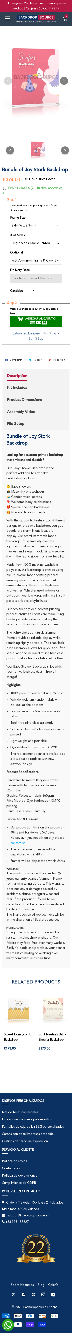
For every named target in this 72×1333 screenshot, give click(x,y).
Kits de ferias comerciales (20, 1112)
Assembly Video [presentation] (21, 412)
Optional (16, 252)
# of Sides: (18, 235)
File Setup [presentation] (15, 424)
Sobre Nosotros (22, 1285)
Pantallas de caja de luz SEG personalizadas (33, 1126)
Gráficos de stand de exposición (25, 1141)
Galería (53, 1285)
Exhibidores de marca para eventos (27, 1119)
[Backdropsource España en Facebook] (23, 1294)
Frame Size (18, 217)
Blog (41, 1285)
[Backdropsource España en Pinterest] (33, 1294)
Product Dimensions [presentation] (24, 400)
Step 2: (12, 303)
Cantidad (16, 291)
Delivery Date (20, 270)
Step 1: (12, 199)
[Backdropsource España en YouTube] (53, 1294)
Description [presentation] (17, 376)
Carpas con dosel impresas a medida (28, 1134)
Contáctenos (11, 1168)
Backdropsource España (40, 1307)
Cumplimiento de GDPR (19, 1183)
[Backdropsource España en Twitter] (14, 1294)
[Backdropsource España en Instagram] (43, 1294)
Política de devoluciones (19, 1175)
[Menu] (9, 19)
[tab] (24, 376)
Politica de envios (14, 1161)
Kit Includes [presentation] (17, 388)
